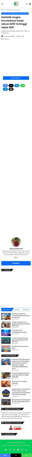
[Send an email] (13, 36)
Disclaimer (14, 445)
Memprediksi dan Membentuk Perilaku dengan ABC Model (21, 400)
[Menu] (30, 4)
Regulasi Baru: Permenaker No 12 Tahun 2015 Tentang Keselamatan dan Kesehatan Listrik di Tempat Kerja (21, 391)
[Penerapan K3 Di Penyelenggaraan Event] (6, 333)
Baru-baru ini (7, 309)
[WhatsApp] (22, 85)
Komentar (16, 263)
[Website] (15, 257)
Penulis (20, 445)
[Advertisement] (16, 59)
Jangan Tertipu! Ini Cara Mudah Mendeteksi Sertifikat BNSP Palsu (21, 324)
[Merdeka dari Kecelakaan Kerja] (6, 348)
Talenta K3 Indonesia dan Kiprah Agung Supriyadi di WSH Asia (20, 340)
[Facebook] (5, 85)
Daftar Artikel (26, 445)
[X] (11, 85)
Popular (16, 309)
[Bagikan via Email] (11, 89)
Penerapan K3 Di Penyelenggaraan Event (19, 331)
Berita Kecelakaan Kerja (13, 10)
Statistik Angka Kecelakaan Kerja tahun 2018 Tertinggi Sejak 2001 (20, 375)
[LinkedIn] (16, 85)
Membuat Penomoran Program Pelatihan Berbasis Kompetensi (21, 315)
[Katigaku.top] (16, 3)
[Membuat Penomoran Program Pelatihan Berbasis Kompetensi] (6, 316)
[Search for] (2, 4)
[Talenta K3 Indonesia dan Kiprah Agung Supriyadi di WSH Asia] (6, 340)
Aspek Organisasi (7, 13)
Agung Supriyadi (7, 36)
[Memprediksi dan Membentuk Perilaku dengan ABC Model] (6, 402)
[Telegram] (5, 89)
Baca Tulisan (16, 78)
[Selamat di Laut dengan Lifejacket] (6, 384)
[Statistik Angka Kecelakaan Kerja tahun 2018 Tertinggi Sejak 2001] (6, 375)
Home (4, 10)
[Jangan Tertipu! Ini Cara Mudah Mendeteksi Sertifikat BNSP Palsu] (6, 324)
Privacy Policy (6, 445)
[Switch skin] (27, 4)
